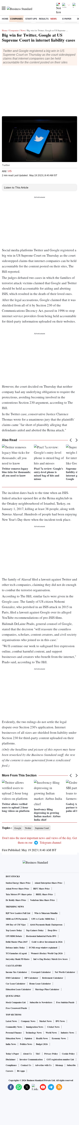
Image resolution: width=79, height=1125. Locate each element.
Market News (45, 1021)
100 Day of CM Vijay (16, 924)
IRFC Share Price (41, 888)
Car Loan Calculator (15, 983)
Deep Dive (52, 930)
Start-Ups (31, 19)
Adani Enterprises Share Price (48, 883)
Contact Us (26, 1065)
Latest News (11, 1021)
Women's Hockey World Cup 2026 (47, 953)
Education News (13, 1038)
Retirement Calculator (52, 978)
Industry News (67, 1032)
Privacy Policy (51, 1053)
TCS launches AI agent (16, 953)
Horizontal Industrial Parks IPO (41, 936)
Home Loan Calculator (40, 983)
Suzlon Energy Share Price (18, 883)
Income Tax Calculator (16, 972)
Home (5, 19)
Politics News (26, 1044)
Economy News (59, 1038)
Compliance (11, 1065)
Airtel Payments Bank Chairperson (46, 924)
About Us (27, 1053)
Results (44, 19)
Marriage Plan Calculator (47, 989)
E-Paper (66, 19)
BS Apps (21, 1071)
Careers (9, 1071)
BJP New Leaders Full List (18, 913)
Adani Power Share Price (17, 888)
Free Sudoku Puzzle (65, 1002)
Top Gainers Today (35, 930)
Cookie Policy (68, 1053)
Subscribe (71, 1065)
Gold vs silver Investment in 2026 (47, 942)
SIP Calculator (31, 978)
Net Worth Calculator (65, 972)
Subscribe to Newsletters (41, 1002)
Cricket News (53, 1027)
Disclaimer (11, 1059)
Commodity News (14, 1027)
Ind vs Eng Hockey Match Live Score (50, 959)
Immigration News (34, 1027)
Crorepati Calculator (41, 972)
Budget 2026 (42, 1044)
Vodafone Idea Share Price (42, 900)
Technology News (34, 1032)
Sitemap (59, 1065)
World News (51, 1032)
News (53, 19)
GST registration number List (60, 1059)
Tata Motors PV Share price (19, 894)
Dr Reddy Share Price (16, 900)
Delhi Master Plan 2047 (17, 942)
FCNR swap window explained (43, 947)
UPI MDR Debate (14, 936)
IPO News (60, 1021)
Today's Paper (12, 1053)
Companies (16, 19)
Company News (28, 1021)
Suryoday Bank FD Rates (17, 959)
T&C (38, 1053)
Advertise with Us (43, 1065)
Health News (42, 1038)
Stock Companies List (16, 1002)
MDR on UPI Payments (16, 919)
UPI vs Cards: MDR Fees (42, 919)
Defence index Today (15, 947)
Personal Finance (14, 1032)
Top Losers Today (14, 930)
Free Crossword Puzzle (16, 1008)
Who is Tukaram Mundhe (46, 913)
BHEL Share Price (44, 894)
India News (11, 1044)
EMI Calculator (13, 978)
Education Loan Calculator (18, 989)
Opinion (28, 1038)
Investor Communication (31, 1059)
